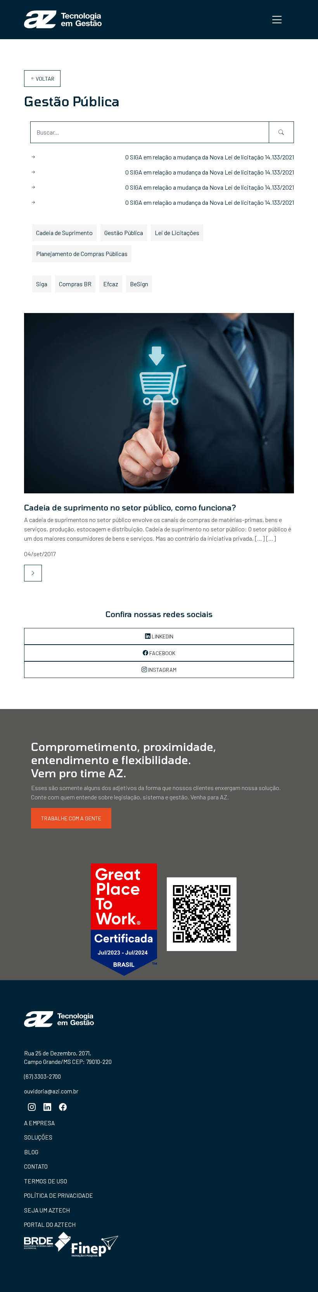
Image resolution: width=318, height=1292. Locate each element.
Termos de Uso (45, 1181)
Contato (36, 1166)
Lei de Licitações (177, 232)
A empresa (39, 1122)
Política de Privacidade (58, 1195)
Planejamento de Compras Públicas (82, 253)
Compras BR (75, 283)
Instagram (161, 669)
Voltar (45, 78)
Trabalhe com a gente (71, 818)
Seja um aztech (47, 1210)
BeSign (139, 283)
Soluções (38, 1137)
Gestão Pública (123, 232)
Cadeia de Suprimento (64, 232)
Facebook (161, 653)
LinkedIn (161, 636)
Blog (31, 1151)
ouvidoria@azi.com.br (51, 1090)
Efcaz (110, 283)
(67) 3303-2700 (42, 1076)
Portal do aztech (50, 1224)
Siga (41, 283)
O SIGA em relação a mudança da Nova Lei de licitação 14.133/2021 (209, 157)
